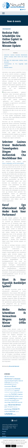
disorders (20, 392)
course (11, 392)
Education (5, 429)
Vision (14, 414)
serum (17, 411)
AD (5, 376)
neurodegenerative (14, 400)
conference (7, 392)
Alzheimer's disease (12, 379)
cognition (16, 390)
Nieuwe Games (8, 67)
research (16, 409)
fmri (10, 394)
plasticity (15, 406)
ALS (8, 376)
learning (6, 398)
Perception (10, 407)
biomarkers (8, 386)
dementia (15, 392)
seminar (12, 411)
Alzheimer (12, 376)
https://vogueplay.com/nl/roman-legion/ (13, 163)
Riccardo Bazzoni (14, 366)
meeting (12, 398)
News (3, 434)
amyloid (6, 381)
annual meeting (14, 382)
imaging (19, 394)
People (4, 431)
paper (5, 407)
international (9, 396)
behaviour (14, 384)
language (21, 396)
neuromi (14, 402)
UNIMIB (8, 413)
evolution (6, 394)
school (6, 411)
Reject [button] (13, 446)
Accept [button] (8, 446)
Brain (14, 386)
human (14, 394)
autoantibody (8, 384)
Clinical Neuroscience (9, 390)
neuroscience (14, 404)
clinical (17, 388)
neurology (7, 402)
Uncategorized (6, 29)
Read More (19, 446)
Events (4, 436)
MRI (17, 398)
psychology (8, 409)
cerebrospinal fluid (9, 389)
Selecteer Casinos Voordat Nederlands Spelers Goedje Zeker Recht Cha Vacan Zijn (15, 56)
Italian (16, 396)
